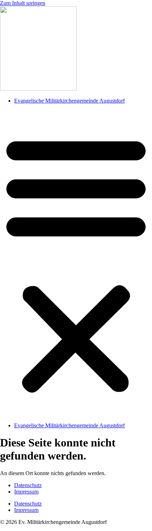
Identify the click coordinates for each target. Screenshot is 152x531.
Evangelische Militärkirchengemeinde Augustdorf (69, 101)
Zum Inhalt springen (22, 3)
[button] (76, 263)
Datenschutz (28, 485)
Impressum (26, 492)
